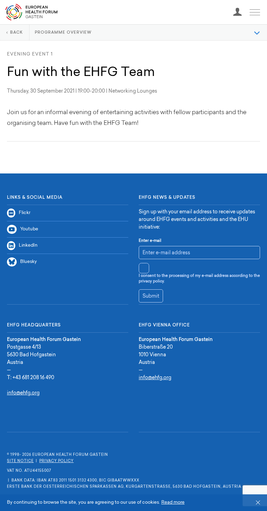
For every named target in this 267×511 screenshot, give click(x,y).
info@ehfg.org (23, 393)
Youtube (29, 229)
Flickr (24, 213)
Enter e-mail (150, 241)
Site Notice (20, 461)
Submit (151, 296)
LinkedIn (28, 245)
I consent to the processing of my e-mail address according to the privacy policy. (199, 279)
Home (31, 12)
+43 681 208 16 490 (33, 378)
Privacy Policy (56, 461)
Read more (173, 502)
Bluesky (28, 261)
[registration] (237, 12)
